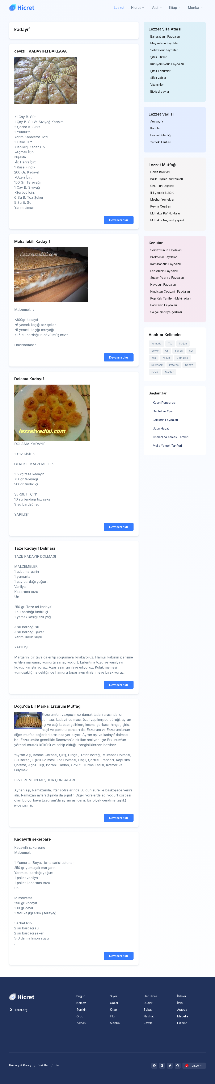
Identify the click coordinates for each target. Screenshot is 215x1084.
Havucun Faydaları (163, 284)
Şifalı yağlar (158, 77)
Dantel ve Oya (163, 411)
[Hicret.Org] (21, 7)
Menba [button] (193, 7)
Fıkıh (113, 1016)
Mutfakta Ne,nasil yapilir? (167, 220)
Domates (182, 357)
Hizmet (182, 1023)
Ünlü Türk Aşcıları (162, 186)
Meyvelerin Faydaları (164, 43)
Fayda (179, 350)
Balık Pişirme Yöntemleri (166, 179)
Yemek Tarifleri (160, 142)
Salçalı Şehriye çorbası (166, 312)
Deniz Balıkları (160, 172)
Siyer (113, 996)
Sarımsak (157, 365)
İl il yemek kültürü (162, 192)
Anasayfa (156, 121)
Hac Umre (150, 996)
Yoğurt (166, 357)
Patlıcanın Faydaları (163, 305)
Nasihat (149, 1016)
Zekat (148, 1009)
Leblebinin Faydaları (164, 271)
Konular (155, 128)
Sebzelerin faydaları (164, 50)
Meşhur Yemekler (162, 199)
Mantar (169, 372)
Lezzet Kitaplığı (160, 135)
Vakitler (43, 1065)
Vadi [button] (155, 7)
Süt (191, 350)
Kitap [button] (173, 7)
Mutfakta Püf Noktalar (165, 213)
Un (167, 350)
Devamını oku (118, 220)
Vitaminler (157, 84)
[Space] (21, 997)
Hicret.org (20, 1010)
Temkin (81, 1009)
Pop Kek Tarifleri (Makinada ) (170, 298)
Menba (115, 1023)
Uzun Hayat (161, 428)
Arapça (182, 1009)
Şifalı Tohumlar (160, 71)
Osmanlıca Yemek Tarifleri (171, 437)
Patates (174, 365)
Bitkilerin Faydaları (165, 420)
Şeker (155, 350)
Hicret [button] (136, 7)
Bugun (80, 996)
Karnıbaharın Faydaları (165, 264)
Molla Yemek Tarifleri (167, 445)
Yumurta (156, 343)
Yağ (153, 357)
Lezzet (119, 7)
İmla (180, 1003)
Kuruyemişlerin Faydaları (167, 64)
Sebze (189, 365)
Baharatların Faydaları (165, 36)
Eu (57, 1065)
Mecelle (182, 1016)
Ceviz (155, 372)
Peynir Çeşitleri (160, 206)
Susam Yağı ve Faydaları (167, 277)
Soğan (183, 343)
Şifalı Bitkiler (158, 57)
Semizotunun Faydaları (166, 250)
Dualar (148, 1003)
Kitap (113, 1009)
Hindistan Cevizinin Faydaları (170, 291)
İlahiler (181, 996)
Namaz (81, 1003)
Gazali (114, 1003)
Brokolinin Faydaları (163, 257)
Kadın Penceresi (164, 402)
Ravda (148, 1023)
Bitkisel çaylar (159, 91)
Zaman (81, 1023)
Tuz (170, 343)
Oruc (79, 1016)
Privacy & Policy (20, 1065)
